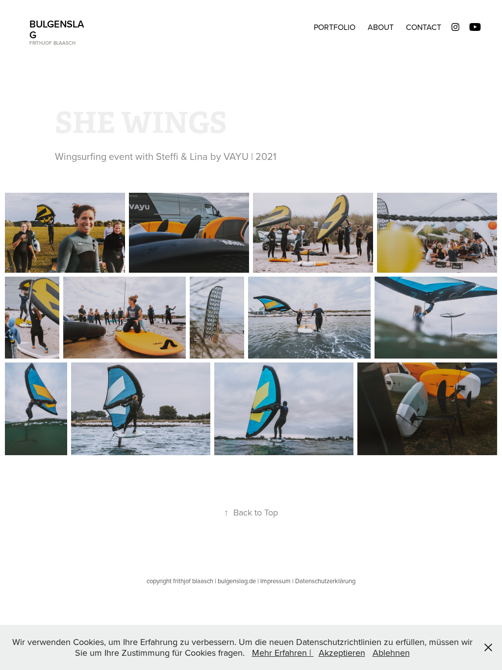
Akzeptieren (342, 652)
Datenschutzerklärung (325, 580)
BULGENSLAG (56, 29)
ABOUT (381, 27)
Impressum (275, 580)
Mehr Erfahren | (283, 652)
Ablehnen (391, 652)
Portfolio (334, 27)
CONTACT (423, 27)
